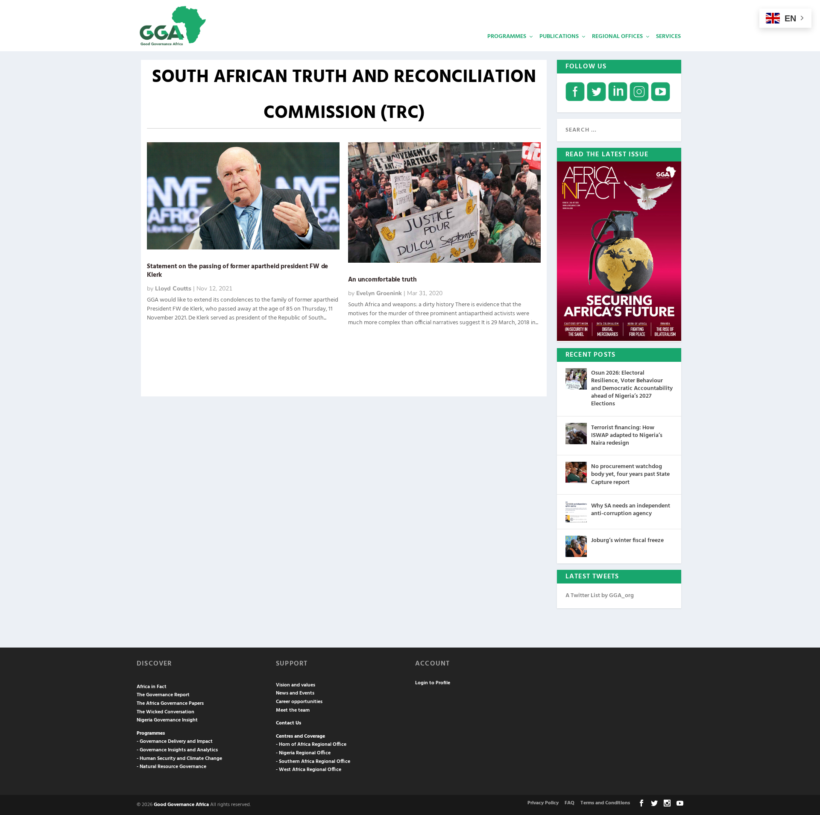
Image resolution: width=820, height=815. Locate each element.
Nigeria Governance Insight (167, 720)
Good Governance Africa (181, 804)
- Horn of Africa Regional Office (311, 744)
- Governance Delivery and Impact (175, 741)
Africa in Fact (152, 687)
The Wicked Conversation (165, 712)
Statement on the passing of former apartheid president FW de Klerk (237, 271)
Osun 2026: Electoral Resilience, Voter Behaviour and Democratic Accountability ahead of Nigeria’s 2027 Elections (632, 388)
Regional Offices (617, 36)
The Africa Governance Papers (170, 703)
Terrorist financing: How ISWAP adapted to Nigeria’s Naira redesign (626, 435)
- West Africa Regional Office (308, 769)
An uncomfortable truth (382, 280)
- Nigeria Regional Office (303, 753)
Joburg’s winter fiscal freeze (627, 540)
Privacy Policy (543, 803)
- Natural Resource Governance (171, 766)
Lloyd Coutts (173, 288)
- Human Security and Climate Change (179, 758)
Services (668, 36)
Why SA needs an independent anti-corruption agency (630, 510)
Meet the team (293, 710)
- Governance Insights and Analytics (177, 750)
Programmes (506, 36)
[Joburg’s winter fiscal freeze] (576, 546)
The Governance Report (163, 695)
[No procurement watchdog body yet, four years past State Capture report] (576, 472)
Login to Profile (432, 683)
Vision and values (295, 685)
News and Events (295, 693)
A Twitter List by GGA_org (599, 596)
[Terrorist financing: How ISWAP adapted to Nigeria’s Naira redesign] (576, 433)
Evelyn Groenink (379, 293)
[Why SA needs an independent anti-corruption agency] (576, 511)
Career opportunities (299, 702)
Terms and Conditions (605, 803)
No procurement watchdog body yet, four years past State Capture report (630, 474)
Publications (559, 36)
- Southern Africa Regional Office (313, 761)
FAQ (569, 803)
